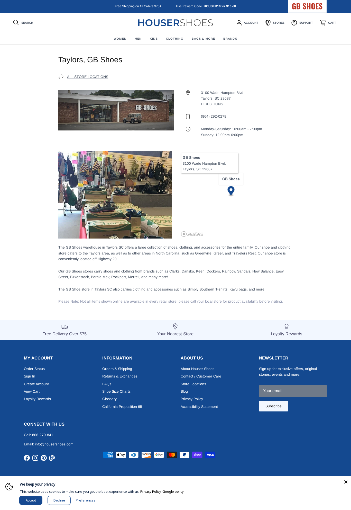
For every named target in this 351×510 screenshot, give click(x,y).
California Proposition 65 (122, 407)
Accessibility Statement (199, 407)
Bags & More (203, 38)
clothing (139, 289)
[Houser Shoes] (175, 22)
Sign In (29, 376)
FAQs (106, 384)
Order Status (34, 369)
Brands (230, 38)
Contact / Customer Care (201, 376)
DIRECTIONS (212, 104)
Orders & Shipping (117, 369)
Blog (184, 391)
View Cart (32, 391)
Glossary (109, 399)
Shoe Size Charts (116, 391)
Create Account (36, 384)
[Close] (345, 481)
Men (138, 38)
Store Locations (193, 384)
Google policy (173, 491)
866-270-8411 (43, 435)
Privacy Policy (192, 399)
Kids (154, 38)
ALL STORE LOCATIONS (87, 77)
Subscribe (273, 406)
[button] (231, 191)
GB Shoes (320, 4)
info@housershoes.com (54, 444)
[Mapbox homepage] (192, 234)
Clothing (174, 38)
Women (120, 38)
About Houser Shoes (197, 369)
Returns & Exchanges (119, 376)
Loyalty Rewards (37, 399)
